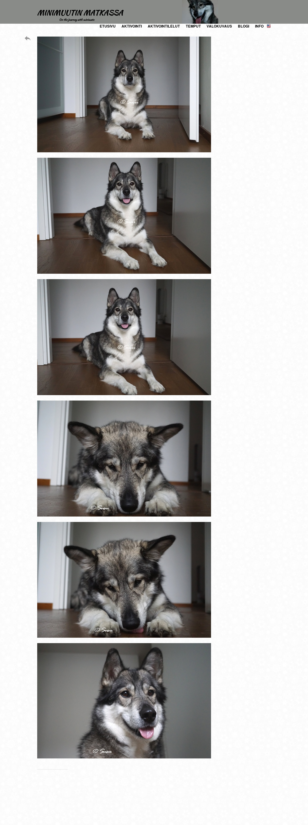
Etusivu (108, 26)
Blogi (243, 26)
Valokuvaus (219, 26)
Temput (193, 26)
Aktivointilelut (164, 26)
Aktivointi (132, 26)
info (259, 26)
